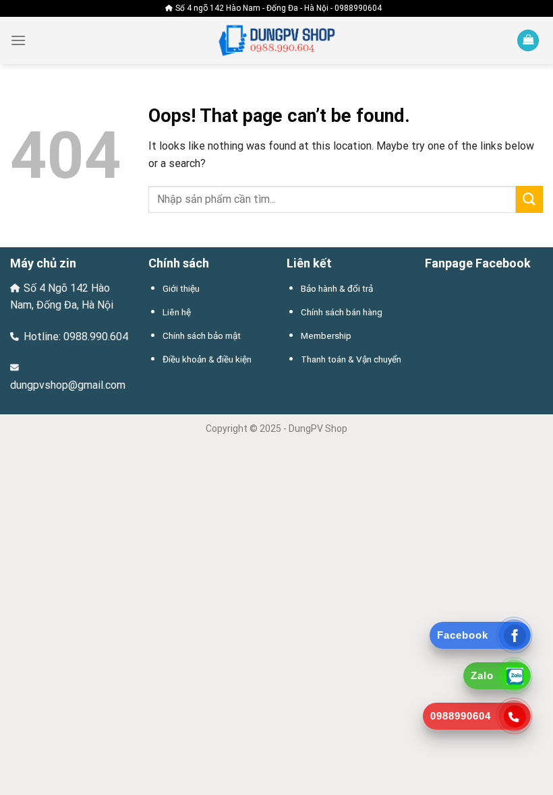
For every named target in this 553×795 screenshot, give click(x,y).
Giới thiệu (181, 288)
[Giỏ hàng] (528, 41)
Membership (326, 335)
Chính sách (178, 263)
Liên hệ (177, 312)
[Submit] (529, 199)
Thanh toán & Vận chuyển (351, 359)
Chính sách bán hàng (341, 312)
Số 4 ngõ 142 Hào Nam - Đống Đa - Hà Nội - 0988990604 (278, 8)
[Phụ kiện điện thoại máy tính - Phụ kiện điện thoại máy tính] (276, 40)
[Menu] (18, 40)
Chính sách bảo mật (202, 335)
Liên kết (309, 263)
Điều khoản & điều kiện (207, 359)
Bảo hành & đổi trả (337, 288)
